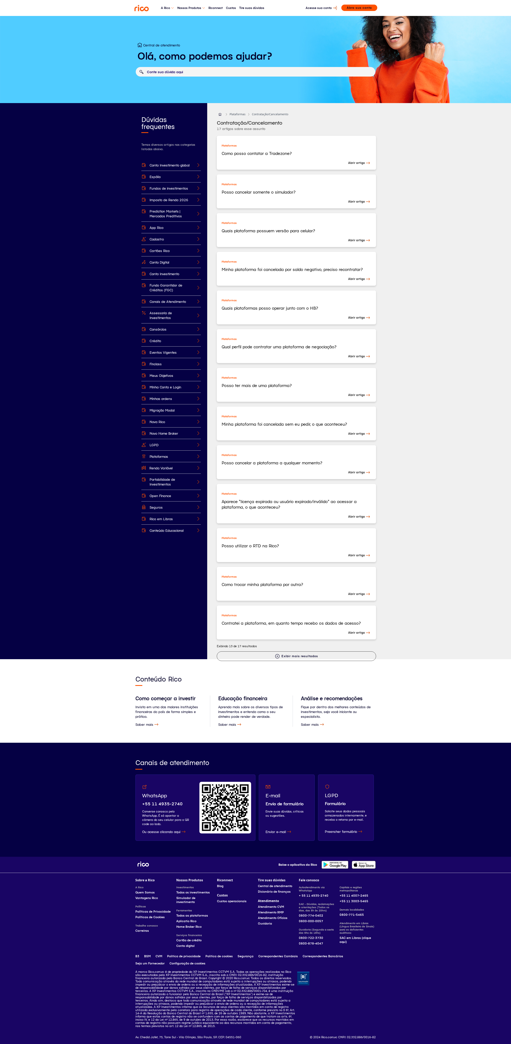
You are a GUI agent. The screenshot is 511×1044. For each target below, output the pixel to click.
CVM (158, 956)
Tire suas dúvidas (251, 8)
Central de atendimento (275, 886)
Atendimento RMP (271, 912)
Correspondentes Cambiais (278, 956)
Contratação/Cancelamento (270, 114)
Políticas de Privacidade (153, 911)
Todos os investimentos (193, 892)
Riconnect (215, 8)
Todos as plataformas (192, 915)
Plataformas (238, 114)
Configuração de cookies (187, 963)
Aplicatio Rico (186, 921)
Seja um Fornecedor (150, 963)
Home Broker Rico (189, 927)
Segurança (246, 956)
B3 (137, 956)
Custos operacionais (232, 901)
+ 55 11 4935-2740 (313, 895)
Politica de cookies (219, 956)
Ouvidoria (265, 923)
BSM (147, 956)
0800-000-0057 (311, 921)
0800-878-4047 (311, 943)
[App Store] (364, 865)
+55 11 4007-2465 (354, 895)
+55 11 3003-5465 (354, 901)
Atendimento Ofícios (272, 918)
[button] (220, 114)
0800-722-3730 (311, 938)
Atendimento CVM (271, 907)
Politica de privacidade (184, 956)
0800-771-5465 (352, 915)
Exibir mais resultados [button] (299, 656)
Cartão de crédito (189, 940)
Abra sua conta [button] (359, 8)
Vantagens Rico (146, 898)
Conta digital (185, 946)
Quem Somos (145, 892)
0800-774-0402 (311, 915)
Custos (231, 8)
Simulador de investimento (185, 900)
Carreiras (142, 931)
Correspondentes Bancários (323, 956)
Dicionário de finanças (274, 891)
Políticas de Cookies (150, 917)
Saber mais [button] (144, 724)
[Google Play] (335, 865)
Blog (220, 886)
